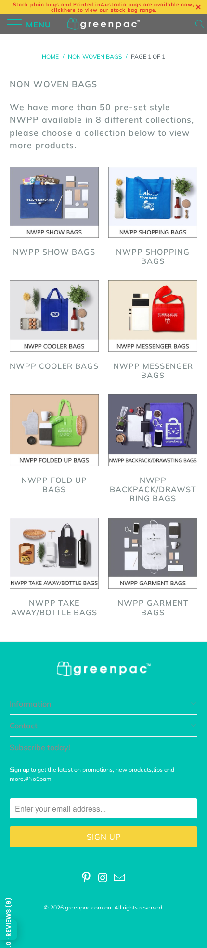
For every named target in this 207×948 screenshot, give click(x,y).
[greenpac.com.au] (103, 24)
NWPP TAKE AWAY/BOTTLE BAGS (54, 569)
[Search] (200, 24)
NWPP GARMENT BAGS (152, 569)
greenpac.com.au (88, 907)
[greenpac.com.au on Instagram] (103, 878)
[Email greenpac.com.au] (120, 878)
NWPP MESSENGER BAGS (152, 331)
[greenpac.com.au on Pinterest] (86, 878)
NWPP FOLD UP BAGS (54, 445)
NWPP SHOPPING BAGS (152, 218)
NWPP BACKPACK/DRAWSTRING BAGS (152, 450)
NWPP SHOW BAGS (54, 213)
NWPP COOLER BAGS (54, 326)
